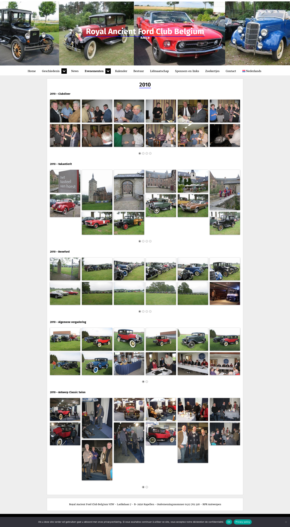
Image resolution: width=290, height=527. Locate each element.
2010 (145, 84)
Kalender (121, 71)
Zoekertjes (212, 71)
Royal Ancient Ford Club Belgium (145, 31)
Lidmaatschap (159, 71)
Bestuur (138, 71)
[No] (285, 522)
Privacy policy (242, 521)
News (75, 71)
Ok (228, 521)
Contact (231, 71)
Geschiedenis (51, 71)
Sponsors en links (187, 71)
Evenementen (94, 71)
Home (32, 71)
